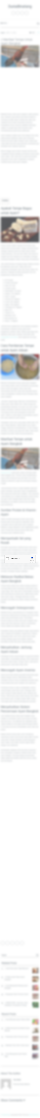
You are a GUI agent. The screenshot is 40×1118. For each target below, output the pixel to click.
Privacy (30, 562)
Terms (33, 562)
